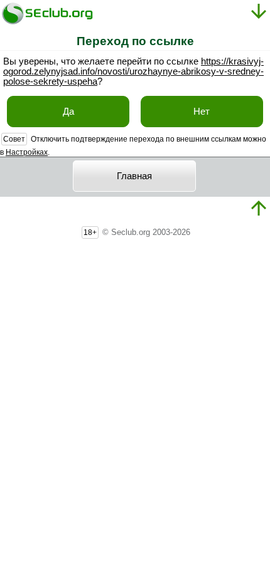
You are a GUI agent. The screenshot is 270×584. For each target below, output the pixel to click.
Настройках (27, 152)
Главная (134, 176)
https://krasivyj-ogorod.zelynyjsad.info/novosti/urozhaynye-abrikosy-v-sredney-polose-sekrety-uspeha (133, 71)
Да (68, 112)
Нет (201, 112)
